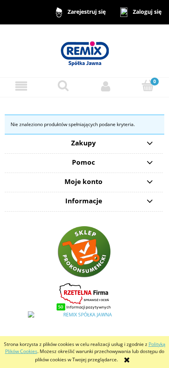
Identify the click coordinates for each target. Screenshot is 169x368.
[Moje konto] (105, 86)
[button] (21, 86)
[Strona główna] (84, 50)
